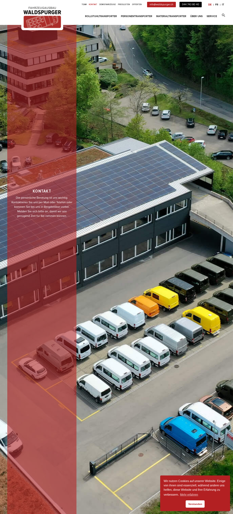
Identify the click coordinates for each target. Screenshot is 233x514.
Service (212, 16)
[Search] (223, 16)
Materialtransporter (171, 16)
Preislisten (124, 4)
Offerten (137, 4)
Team (84, 4)
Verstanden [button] (195, 504)
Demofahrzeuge (107, 4)
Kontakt (93, 4)
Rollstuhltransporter (101, 16)
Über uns (196, 16)
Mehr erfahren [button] (189, 494)
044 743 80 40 (190, 4)
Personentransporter (136, 16)
